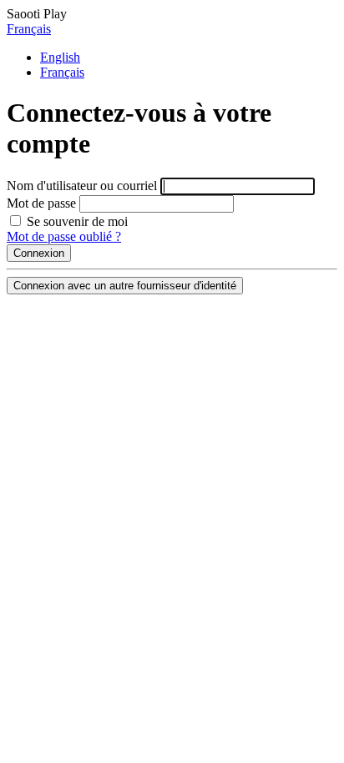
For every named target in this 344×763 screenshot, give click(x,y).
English (60, 57)
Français (29, 29)
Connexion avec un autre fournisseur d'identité (124, 285)
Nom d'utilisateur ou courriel (82, 185)
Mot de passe (41, 203)
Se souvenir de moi (75, 221)
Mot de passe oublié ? (64, 236)
